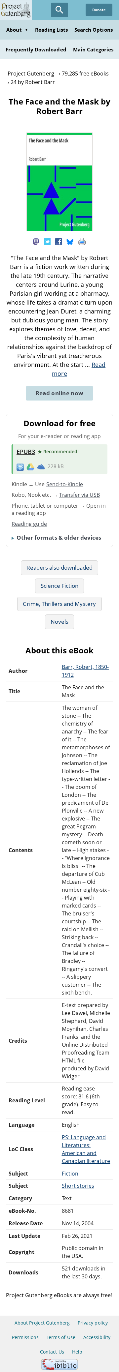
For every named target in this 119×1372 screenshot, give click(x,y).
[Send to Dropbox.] (20, 466)
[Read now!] (59, 229)
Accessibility (97, 1337)
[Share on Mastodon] (36, 241)
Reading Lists (51, 29)
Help (77, 1352)
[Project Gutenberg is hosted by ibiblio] (59, 1368)
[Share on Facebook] (58, 241)
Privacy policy (93, 1323)
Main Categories (93, 49)
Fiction (70, 1173)
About (17, 29)
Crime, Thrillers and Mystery (59, 604)
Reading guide (29, 523)
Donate (99, 9)
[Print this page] (82, 241)
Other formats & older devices (59, 537)
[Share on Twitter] (47, 241)
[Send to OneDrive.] (41, 466)
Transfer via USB (79, 494)
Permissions (25, 1337)
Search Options (93, 29)
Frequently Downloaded (36, 49)
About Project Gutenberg (42, 1323)
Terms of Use (61, 1337)
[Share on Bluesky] (70, 241)
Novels (59, 621)
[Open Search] (59, 10)
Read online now (60, 393)
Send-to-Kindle (64, 484)
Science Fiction (60, 585)
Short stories (78, 1185)
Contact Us (52, 1352)
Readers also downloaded (59, 567)
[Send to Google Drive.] (30, 466)
